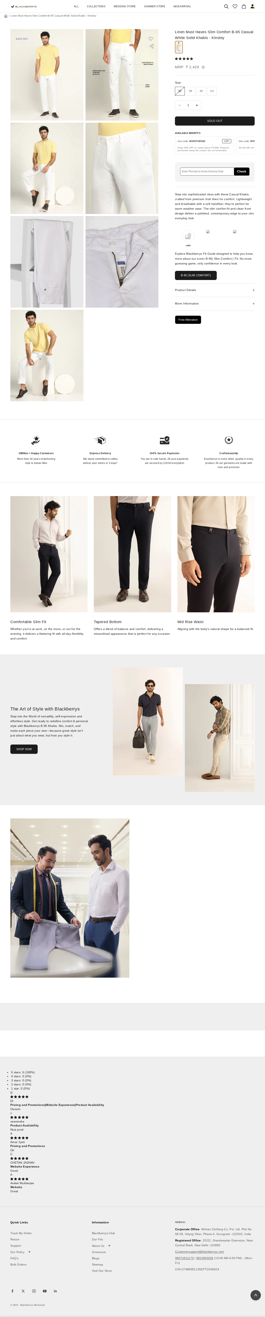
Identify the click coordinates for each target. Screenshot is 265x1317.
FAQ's (14, 1258)
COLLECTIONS (96, 6)
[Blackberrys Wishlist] (235, 6)
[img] (19, 1096)
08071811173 (184, 1258)
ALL (76, 6)
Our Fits (97, 1239)
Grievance (99, 1252)
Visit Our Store (102, 1270)
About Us (101, 1246)
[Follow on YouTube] (45, 1291)
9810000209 (204, 1258)
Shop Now (24, 749)
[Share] (151, 46)
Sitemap (97, 1264)
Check (241, 171)
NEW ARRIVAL (182, 6)
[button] (184, 58)
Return (15, 1239)
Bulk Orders (18, 1264)
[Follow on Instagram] (34, 1291)
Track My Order (21, 1233)
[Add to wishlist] (153, 38)
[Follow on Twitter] (23, 1291)
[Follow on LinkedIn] (55, 1291)
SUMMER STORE (154, 6)
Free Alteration (188, 319)
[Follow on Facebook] (12, 1291)
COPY (226, 141)
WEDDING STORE (125, 6)
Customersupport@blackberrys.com (199, 1251)
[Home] (5, 16)
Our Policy (20, 1252)
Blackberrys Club (103, 1233)
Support (15, 1245)
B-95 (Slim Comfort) (196, 275)
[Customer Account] (253, 6)
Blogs (96, 1258)
